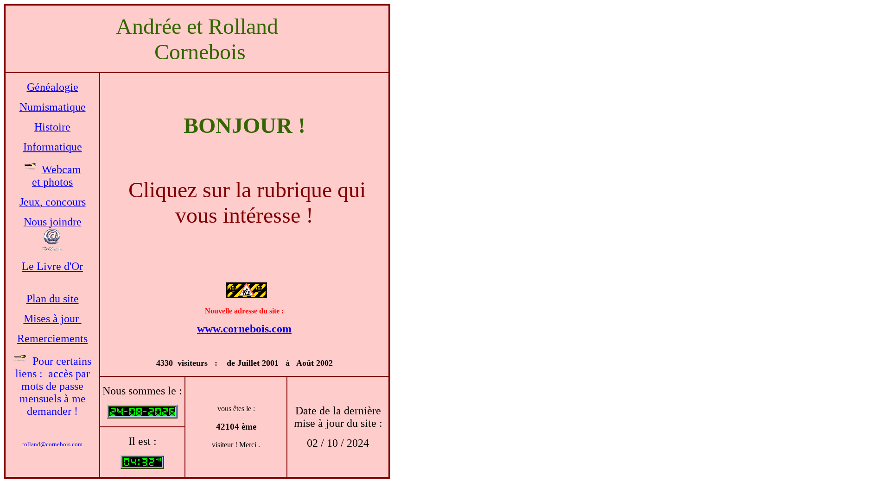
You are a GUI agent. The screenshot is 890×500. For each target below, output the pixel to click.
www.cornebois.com (244, 329)
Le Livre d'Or (52, 266)
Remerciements (52, 338)
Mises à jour (53, 318)
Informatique (52, 147)
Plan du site (52, 299)
